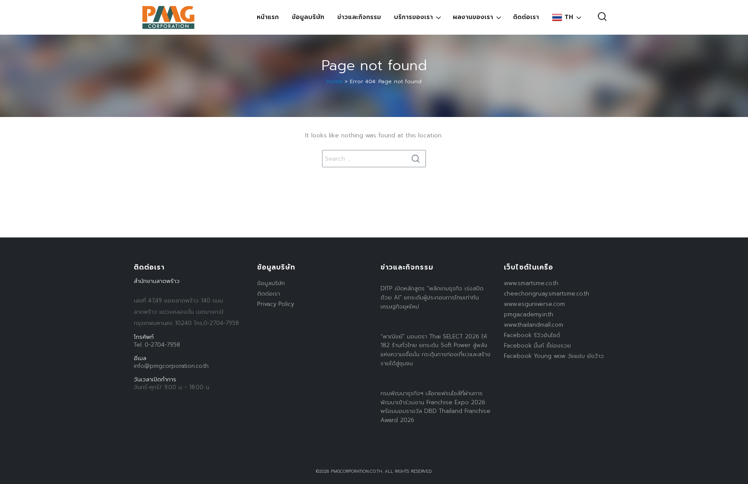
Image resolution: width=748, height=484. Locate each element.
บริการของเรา (413, 17)
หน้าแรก (268, 17)
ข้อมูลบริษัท (308, 17)
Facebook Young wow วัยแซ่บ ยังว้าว (554, 356)
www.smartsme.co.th (531, 283)
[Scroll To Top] (733, 474)
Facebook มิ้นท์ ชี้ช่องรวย (537, 345)
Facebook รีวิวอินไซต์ (532, 335)
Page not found (374, 65)
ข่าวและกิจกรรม (359, 17)
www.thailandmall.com (533, 325)
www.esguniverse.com (534, 304)
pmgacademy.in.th (528, 314)
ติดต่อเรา (526, 17)
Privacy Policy (275, 304)
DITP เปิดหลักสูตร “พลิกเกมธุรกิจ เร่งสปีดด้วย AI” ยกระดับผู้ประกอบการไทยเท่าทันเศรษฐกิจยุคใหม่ (432, 297)
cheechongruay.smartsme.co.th (546, 293)
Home (334, 81)
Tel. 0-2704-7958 (157, 345)
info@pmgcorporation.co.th (171, 366)
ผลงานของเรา (473, 17)
